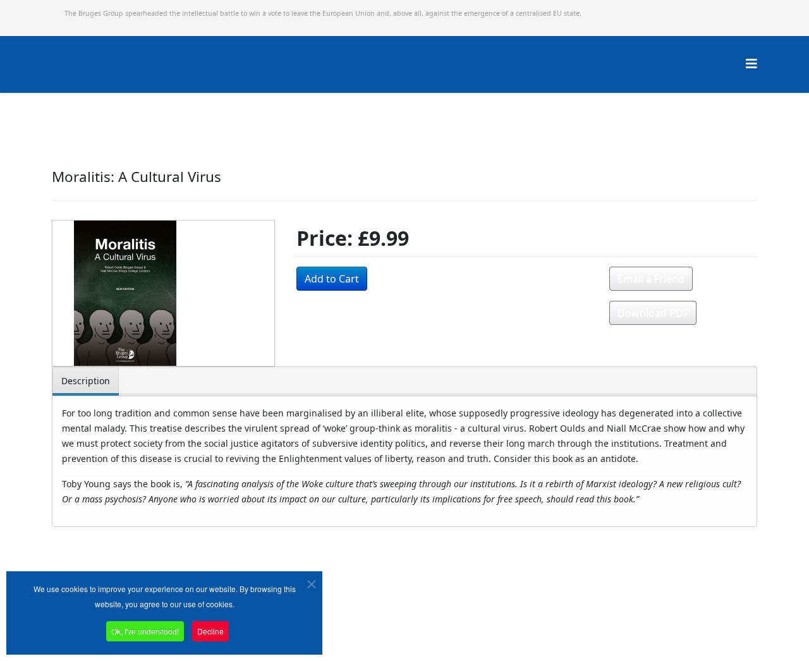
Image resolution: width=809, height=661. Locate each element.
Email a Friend (650, 279)
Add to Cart (332, 279)
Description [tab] (85, 381)
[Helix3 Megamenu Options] (751, 63)
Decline (210, 631)
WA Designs (441, 625)
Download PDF (652, 313)
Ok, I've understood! (145, 631)
